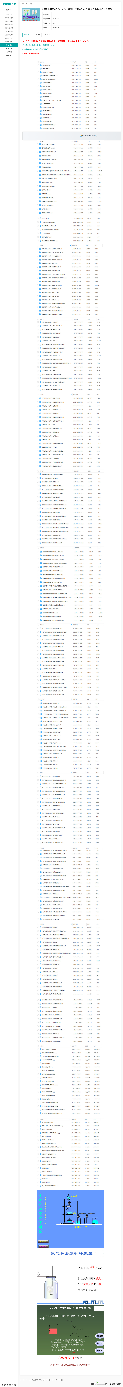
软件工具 (9, 48)
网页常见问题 (9, 28)
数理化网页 (9, 41)
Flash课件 (9, 45)
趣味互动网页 (9, 24)
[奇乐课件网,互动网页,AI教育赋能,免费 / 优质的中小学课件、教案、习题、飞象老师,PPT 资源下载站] (9, 4)
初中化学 (72, 1357)
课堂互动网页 (9, 18)
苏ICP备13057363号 (51, 1380)
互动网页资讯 (9, 38)
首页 (23, 4)
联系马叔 (9, 10)
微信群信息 (9, 55)
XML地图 (60, 1380)
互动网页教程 (9, 21)
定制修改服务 (9, 35)
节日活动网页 (9, 31)
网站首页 (9, 14)
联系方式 (9, 52)
